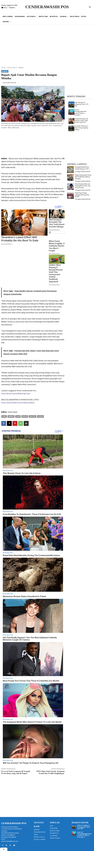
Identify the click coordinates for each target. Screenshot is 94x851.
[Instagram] (6, 845)
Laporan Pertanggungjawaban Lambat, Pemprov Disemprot (80, 112)
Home (3, 68)
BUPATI (24, 416)
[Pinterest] (14, 423)
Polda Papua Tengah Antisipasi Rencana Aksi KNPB (82, 194)
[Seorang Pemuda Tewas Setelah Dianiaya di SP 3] (70, 169)
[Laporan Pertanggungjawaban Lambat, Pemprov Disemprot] (71, 112)
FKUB (18, 416)
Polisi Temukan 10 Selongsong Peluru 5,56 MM (81, 104)
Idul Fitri (32, 416)
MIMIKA (21, 68)
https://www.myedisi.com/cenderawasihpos (18, 402)
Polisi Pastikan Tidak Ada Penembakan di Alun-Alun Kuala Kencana (82, 185)
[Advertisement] (48, 44)
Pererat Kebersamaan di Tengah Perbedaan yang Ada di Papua (15, 772)
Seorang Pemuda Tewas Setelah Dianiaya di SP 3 (82, 168)
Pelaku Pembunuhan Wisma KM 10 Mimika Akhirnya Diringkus (83, 176)
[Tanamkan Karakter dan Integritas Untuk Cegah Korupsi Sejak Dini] (71, 121)
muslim (40, 416)
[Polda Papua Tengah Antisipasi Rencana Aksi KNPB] (70, 195)
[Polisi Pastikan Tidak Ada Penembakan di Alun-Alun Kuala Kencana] (70, 186)
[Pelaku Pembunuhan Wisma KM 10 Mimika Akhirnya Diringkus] (70, 177)
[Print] (26, 423)
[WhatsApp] (20, 423)
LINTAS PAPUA (12, 68)
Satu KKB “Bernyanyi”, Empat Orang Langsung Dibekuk (81, 127)
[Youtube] (14, 845)
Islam (4, 416)
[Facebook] (3, 423)
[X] (9, 423)
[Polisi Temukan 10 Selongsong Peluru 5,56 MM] (71, 105)
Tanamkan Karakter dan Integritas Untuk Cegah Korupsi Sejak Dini (81, 120)
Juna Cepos (12, 412)
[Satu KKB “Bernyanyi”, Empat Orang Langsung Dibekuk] (71, 128)
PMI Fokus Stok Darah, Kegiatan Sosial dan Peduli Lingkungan (50, 772)
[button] (90, 7)
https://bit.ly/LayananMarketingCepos (15, 393)
